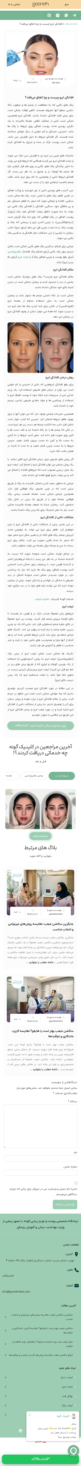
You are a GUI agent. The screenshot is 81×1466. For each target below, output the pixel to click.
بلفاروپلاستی (14, 252)
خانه (74, 24)
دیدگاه (72, 1101)
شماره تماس (70, 1167)
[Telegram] (74, 15)
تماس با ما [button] (14, 4)
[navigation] (40, 4)
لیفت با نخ (67, 1377)
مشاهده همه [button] (40, 836)
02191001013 (8, 1276)
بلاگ (67, 24)
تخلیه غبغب (42, 599)
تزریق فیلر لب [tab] (62, 775)
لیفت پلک (67, 1405)
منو (67, 4)
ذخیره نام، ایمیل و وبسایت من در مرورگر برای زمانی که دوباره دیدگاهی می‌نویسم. (43, 1191)
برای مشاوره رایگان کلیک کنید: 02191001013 (40, 726)
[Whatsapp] (66, 15)
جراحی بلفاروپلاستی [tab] (34, 775)
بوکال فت (67, 1396)
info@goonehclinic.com (16, 1292)
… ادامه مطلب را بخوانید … (41, 962)
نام (75, 1152)
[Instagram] (57, 15)
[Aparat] (49, 15)
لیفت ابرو (23, 257)
